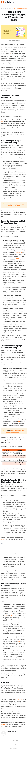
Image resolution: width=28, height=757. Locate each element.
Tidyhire (12, 615)
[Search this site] (23, 2)
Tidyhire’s (18, 252)
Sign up (14, 744)
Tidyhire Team (11, 732)
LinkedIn (3, 539)
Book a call (4, 724)
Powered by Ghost (14, 748)
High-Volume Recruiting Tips (20, 8)
